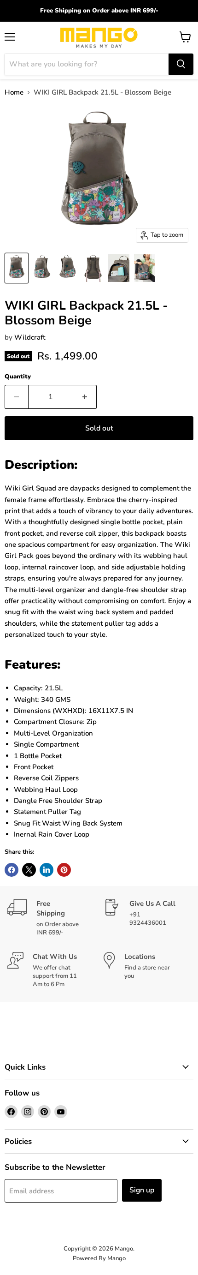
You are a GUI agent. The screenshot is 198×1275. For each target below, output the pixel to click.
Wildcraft (29, 337)
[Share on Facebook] (11, 870)
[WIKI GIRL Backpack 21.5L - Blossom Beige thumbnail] (16, 268)
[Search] (181, 64)
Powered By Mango (99, 1258)
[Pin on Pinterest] (64, 870)
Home (14, 92)
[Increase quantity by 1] (85, 397)
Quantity (18, 376)
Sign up (141, 1190)
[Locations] (147, 970)
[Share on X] (29, 870)
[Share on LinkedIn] (46, 870)
